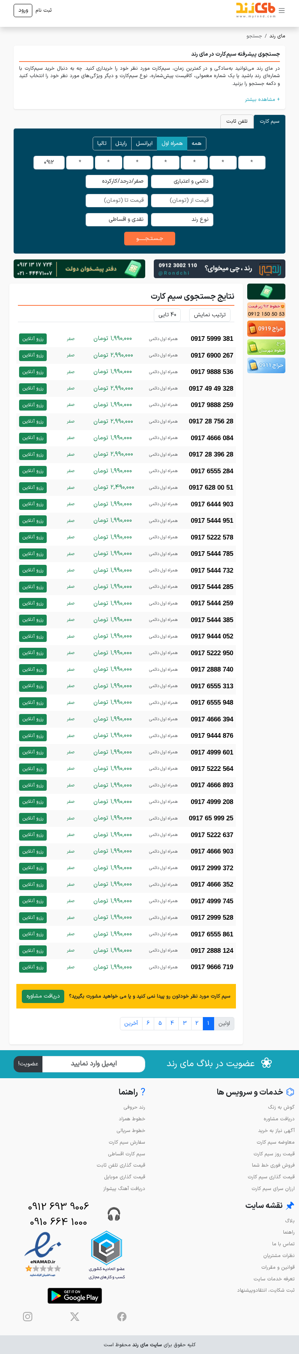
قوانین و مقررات (278, 1267)
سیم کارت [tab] (270, 121)
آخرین (131, 1023)
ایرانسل (144, 143)
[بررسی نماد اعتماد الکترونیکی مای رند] (42, 1255)
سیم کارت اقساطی (126, 1154)
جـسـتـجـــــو (149, 238)
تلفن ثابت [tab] (237, 121)
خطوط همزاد (132, 1119)
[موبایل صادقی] (266, 328)
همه (197, 143)
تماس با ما (283, 1244)
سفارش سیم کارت (127, 1142)
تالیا (102, 143)
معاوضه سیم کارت (276, 1142)
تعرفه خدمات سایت (274, 1279)
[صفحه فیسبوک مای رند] (122, 1316)
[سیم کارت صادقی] (266, 365)
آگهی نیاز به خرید (276, 1130)
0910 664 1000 (58, 1222)
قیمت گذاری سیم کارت (271, 1177)
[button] (149, 99)
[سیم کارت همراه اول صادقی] (266, 347)
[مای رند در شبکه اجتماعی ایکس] (74, 1316)
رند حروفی (134, 1107)
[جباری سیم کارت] (79, 268)
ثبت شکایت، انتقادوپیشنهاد (266, 1290)
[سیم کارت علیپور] (266, 310)
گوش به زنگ (281, 1107)
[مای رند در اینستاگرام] (27, 1316)
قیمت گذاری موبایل (124, 1177)
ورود (23, 10)
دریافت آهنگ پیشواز (124, 1188)
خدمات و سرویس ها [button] (256, 1093)
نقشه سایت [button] (270, 1206)
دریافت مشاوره (43, 996)
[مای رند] (255, 10)
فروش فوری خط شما (273, 1165)
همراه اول (172, 143)
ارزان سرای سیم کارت (273, 1188)
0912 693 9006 (58, 1207)
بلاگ (290, 1221)
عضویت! (28, 1064)
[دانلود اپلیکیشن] (74, 1296)
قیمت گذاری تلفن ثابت (121, 1165)
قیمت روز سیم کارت (274, 1154)
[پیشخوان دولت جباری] (266, 291)
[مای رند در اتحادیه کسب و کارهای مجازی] (106, 1255)
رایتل (121, 143)
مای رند (277, 36)
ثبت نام (43, 10)
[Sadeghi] (219, 268)
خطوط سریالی (130, 1130)
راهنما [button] (132, 1093)
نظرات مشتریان (279, 1255)
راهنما (289, 1232)
